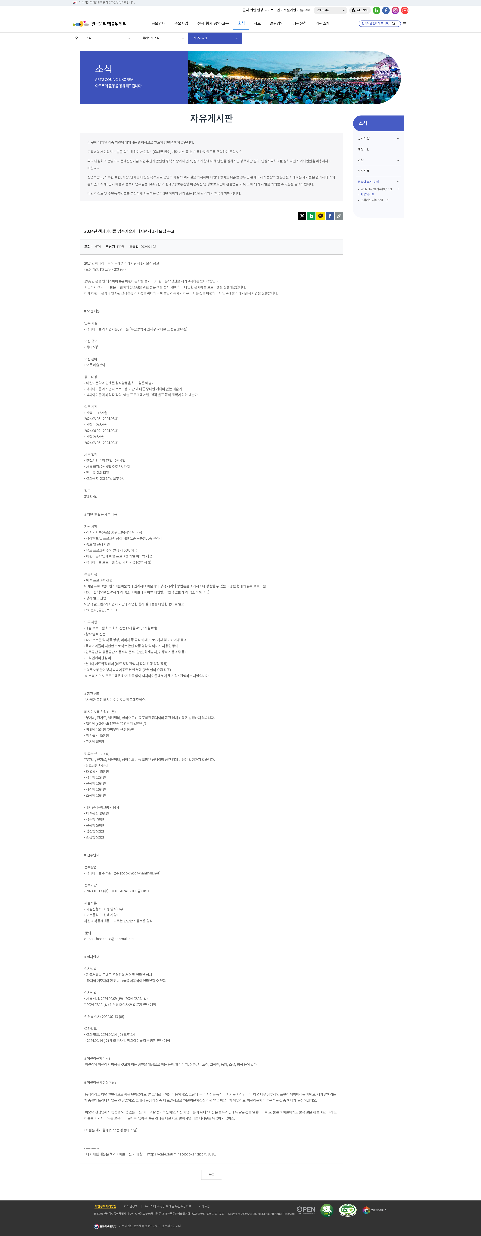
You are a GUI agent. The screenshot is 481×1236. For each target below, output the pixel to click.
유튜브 (404, 10)
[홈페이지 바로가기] (76, 38)
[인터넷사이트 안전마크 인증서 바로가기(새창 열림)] (327, 1206)
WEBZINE (362, 10)
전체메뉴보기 (404, 23)
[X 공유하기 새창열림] (302, 216)
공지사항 (363, 138)
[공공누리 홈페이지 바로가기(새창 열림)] (305, 1208)
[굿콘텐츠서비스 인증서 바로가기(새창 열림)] (374, 1208)
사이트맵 (204, 1206)
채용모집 (363, 149)
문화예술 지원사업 (372, 200)
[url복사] (339, 216)
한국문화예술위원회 (100, 24)
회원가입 (290, 10)
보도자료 (363, 171)
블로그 (376, 10)
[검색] (394, 23)
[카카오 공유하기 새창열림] (320, 216)
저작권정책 (131, 1206)
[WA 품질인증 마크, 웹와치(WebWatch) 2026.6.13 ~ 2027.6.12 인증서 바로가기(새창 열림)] (347, 1205)
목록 (212, 1175)
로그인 (275, 10)
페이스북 (386, 10)
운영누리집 (323, 10)
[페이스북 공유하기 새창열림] (330, 216)
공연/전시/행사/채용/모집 (376, 189)
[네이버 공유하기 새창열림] (311, 216)
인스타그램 (395, 10)
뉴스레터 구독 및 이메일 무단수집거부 (168, 1206)
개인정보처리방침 (105, 1206)
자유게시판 (367, 194)
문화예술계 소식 (368, 182)
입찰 (361, 160)
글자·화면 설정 (253, 10)
